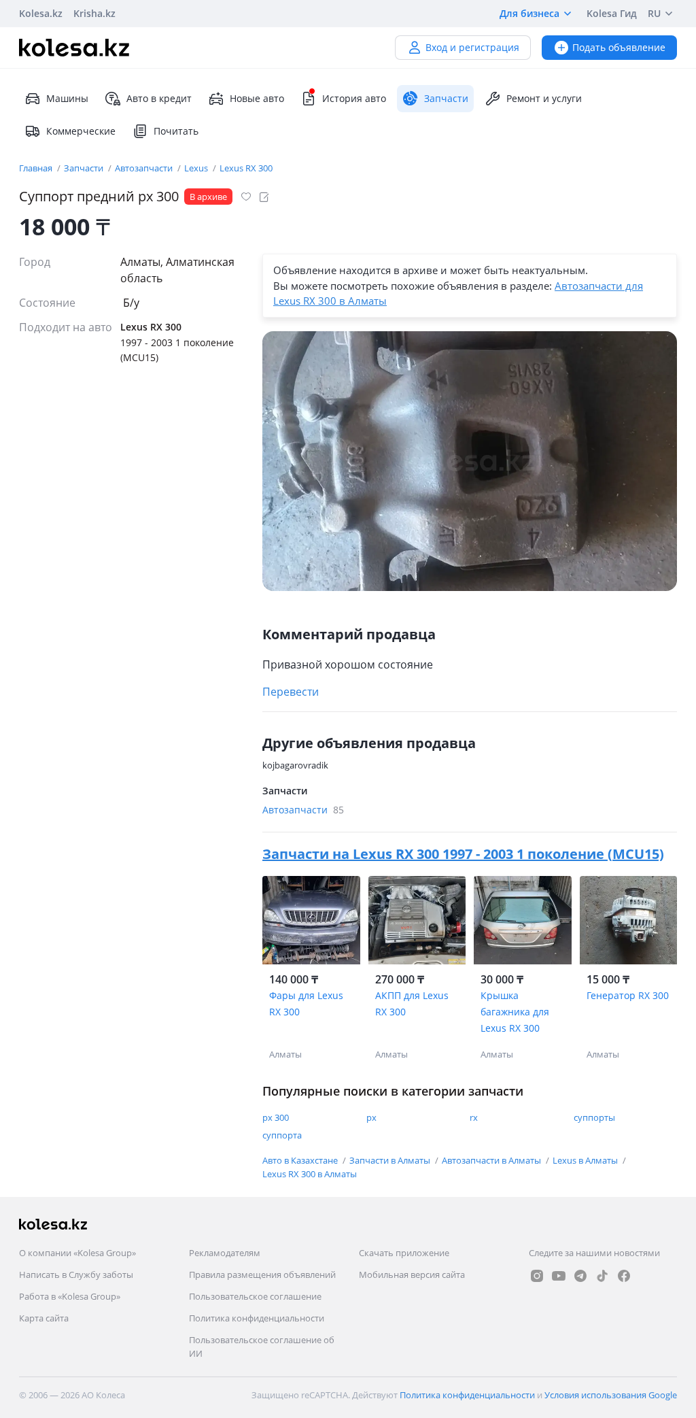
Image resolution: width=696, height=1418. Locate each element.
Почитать (176, 130)
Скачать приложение (404, 1253)
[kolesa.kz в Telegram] (580, 1276)
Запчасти (84, 168)
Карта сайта (44, 1318)
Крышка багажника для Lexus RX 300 (515, 1011)
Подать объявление (618, 47)
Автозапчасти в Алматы (492, 1160)
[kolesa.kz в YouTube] (559, 1276)
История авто (354, 98)
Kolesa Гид (612, 13)
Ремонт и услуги (544, 98)
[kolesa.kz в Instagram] (537, 1276)
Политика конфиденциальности (256, 1318)
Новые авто (257, 98)
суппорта (282, 1135)
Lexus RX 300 (246, 168)
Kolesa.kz (41, 13)
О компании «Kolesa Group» (77, 1253)
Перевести (290, 691)
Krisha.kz (94, 13)
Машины (67, 98)
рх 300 (275, 1117)
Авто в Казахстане (301, 1160)
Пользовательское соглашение (255, 1296)
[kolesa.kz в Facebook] (624, 1276)
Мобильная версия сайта (412, 1274)
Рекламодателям (224, 1253)
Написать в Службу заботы (76, 1274)
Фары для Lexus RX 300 (306, 1003)
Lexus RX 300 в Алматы (309, 1174)
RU (654, 13)
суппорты (594, 1117)
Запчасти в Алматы (390, 1160)
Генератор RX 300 (628, 995)
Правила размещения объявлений (262, 1274)
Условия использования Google (610, 1395)
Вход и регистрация (472, 47)
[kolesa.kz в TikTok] (602, 1276)
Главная (36, 168)
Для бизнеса (529, 13)
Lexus (197, 168)
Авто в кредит (159, 98)
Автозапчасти (145, 168)
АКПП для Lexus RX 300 (412, 1003)
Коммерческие (81, 130)
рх (371, 1117)
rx (474, 1117)
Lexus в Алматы (586, 1160)
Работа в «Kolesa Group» (69, 1296)
